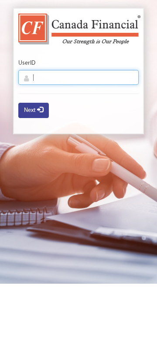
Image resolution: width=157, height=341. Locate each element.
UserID (26, 63)
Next (30, 110)
